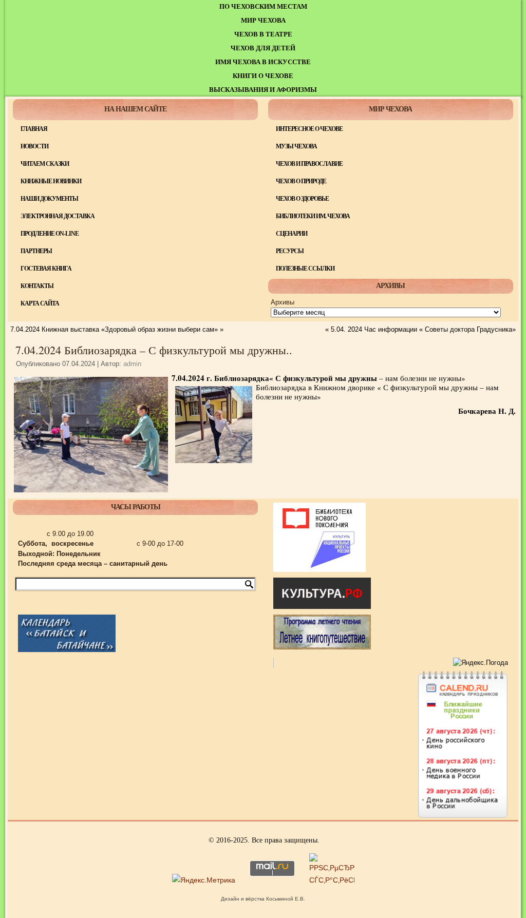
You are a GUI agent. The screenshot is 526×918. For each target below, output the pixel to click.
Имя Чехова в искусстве (263, 62)
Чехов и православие (309, 163)
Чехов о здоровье (302, 198)
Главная (34, 128)
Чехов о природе (301, 181)
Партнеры (36, 251)
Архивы (282, 302)
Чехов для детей (263, 48)
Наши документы (49, 198)
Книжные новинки (51, 181)
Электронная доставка (58, 216)
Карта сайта (40, 303)
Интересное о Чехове (309, 128)
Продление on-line (50, 233)
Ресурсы (290, 251)
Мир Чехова (263, 20)
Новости (34, 146)
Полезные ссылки (305, 268)
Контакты (37, 286)
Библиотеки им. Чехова (313, 216)
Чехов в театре (263, 34)
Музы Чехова (296, 146)
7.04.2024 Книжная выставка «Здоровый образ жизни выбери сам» (114, 329)
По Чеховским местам (263, 6)
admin (132, 364)
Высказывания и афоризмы (263, 89)
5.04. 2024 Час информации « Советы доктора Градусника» (423, 329)
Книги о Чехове (263, 76)
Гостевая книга (46, 268)
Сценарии (291, 233)
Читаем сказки (45, 163)
